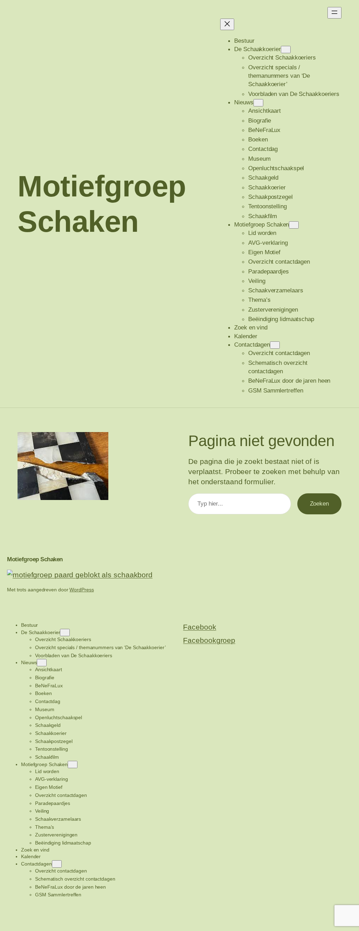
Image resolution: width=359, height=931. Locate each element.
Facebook (199, 627)
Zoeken (319, 503)
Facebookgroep (209, 640)
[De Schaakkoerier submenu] (286, 49)
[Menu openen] (334, 13)
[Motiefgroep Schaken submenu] (294, 225)
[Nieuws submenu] (258, 102)
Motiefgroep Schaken (35, 559)
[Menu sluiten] (227, 24)
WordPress (81, 589)
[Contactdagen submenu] (275, 345)
